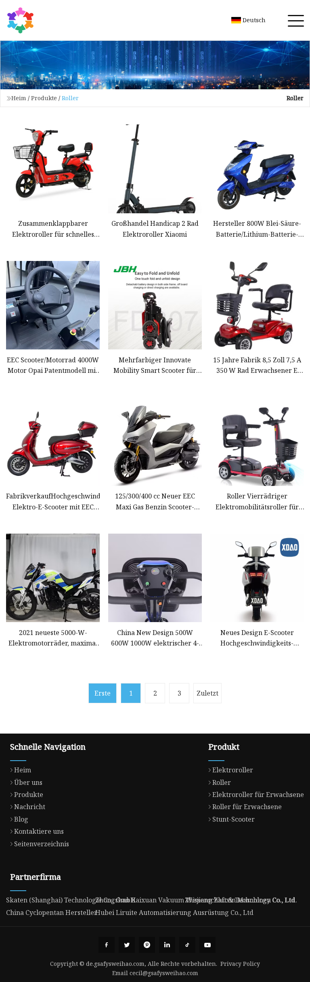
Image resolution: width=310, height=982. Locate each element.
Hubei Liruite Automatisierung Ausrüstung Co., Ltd (174, 912)
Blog (21, 819)
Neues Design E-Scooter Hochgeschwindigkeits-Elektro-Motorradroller (257, 638)
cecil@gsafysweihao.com (164, 973)
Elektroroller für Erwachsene (258, 794)
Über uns (28, 782)
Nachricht (29, 806)
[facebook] (106, 945)
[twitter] (127, 945)
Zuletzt (207, 693)
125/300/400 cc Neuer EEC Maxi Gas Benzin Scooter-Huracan (155, 502)
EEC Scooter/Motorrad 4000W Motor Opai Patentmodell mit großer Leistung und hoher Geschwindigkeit (53, 365)
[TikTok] (187, 945)
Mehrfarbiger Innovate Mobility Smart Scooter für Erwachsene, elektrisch (154, 365)
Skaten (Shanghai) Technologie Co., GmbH (71, 900)
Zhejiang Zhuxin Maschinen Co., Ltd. (241, 900)
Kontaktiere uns (39, 831)
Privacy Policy (240, 963)
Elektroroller (232, 769)
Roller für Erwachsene (247, 806)
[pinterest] (147, 945)
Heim (18, 98)
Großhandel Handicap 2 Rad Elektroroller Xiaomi (155, 228)
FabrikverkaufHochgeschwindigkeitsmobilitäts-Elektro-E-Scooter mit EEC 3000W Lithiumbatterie (53, 502)
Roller (221, 782)
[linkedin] (167, 945)
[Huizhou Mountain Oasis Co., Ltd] (20, 20)
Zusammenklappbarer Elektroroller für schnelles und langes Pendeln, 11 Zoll (52, 229)
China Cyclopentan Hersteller (51, 912)
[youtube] (207, 945)
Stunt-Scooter (233, 819)
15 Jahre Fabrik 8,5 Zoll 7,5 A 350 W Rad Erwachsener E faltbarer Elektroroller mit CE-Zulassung (257, 365)
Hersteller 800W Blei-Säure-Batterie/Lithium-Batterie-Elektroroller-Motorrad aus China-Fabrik (257, 229)
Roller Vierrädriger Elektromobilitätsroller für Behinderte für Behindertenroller (257, 502)
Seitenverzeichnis (41, 843)
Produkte (44, 98)
